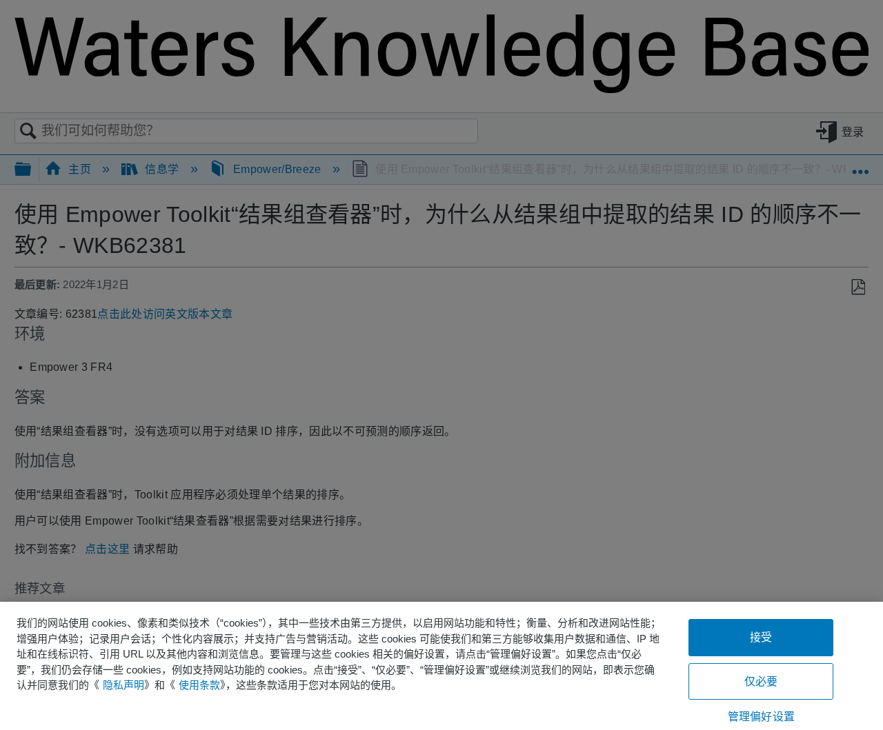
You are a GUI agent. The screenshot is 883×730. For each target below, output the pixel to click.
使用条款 (199, 685)
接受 (761, 637)
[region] (441, 666)
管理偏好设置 (761, 716)
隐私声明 (123, 685)
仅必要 (760, 681)
